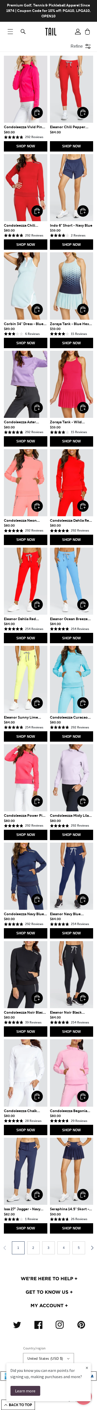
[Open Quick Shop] (25, 89)
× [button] (87, 1367)
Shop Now (25, 146)
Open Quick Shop (37, 112)
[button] (10, 31)
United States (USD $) (45, 1359)
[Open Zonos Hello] (89, 1399)
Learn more (25, 1390)
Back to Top (20, 1405)
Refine (77, 46)
